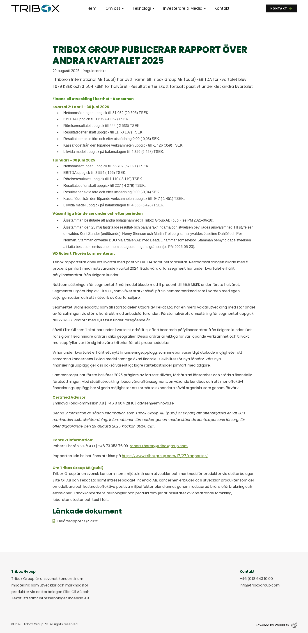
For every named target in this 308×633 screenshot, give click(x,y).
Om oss (113, 8)
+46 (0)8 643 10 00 (256, 578)
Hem (92, 8)
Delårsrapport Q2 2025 (77, 521)
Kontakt (222, 8)
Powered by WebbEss (272, 625)
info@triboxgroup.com (260, 585)
